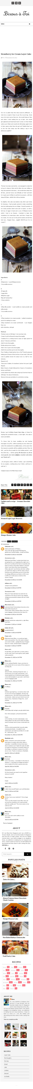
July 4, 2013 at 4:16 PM (11, 783)
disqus (9, 541)
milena (7, 583)
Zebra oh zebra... (9, 879)
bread (12, 967)
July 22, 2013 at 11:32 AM (12, 808)
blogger (4, 541)
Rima (6, 661)
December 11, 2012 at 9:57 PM (13, 702)
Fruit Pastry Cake (9, 956)
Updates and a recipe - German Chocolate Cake (15, 502)
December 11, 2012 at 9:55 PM (13, 681)
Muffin (4, 979)
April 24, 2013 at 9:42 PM (12, 766)
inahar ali (7, 628)
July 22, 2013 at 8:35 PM (11, 819)
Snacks (4, 988)
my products (23, 979)
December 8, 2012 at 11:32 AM (13, 579)
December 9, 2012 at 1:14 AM (13, 624)
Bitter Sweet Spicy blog (17, 432)
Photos (4, 985)
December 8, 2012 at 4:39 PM (13, 588)
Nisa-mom (8, 604)
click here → (5, 845)
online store (18, 446)
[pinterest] (19, 3)
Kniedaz (7, 618)
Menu (2, 24)
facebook (15, 541)
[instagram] (16, 3)
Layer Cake (12, 976)
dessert (4, 973)
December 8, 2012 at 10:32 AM (13, 554)
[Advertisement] (16, 40)
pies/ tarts (19, 985)
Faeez (6, 636)
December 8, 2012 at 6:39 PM (13, 601)
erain (6, 795)
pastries (24, 982)
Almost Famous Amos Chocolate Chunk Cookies (14, 899)
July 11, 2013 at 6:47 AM (11, 791)
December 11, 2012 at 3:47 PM (13, 657)
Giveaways (21, 973)
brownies (20, 967)
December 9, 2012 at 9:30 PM (13, 645)
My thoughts (5, 982)
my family (13, 979)
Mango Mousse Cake (8, 535)
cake (4, 970)
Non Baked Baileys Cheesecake (14, 937)
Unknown (7, 546)
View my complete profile (11, 1019)
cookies (22, 970)
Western (12, 988)
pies (11, 985)
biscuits (4, 967)
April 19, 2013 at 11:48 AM (12, 753)
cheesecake (13, 970)
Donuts (12, 973)
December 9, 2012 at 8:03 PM (13, 632)
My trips (15, 982)
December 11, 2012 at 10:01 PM (14, 734)
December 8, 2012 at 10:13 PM (13, 614)
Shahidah (7, 738)
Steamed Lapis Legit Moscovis (11, 518)
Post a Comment (7, 823)
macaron (21, 976)
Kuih (4, 976)
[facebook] (13, 3)
